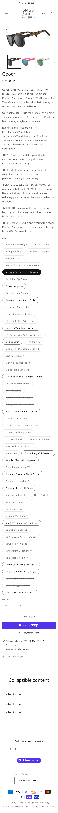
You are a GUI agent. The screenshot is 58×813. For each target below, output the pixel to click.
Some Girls (13, 453)
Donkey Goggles (14, 286)
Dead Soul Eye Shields (19, 279)
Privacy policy (32, 806)
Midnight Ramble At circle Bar (22, 522)
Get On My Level (16, 509)
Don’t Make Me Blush (18, 558)
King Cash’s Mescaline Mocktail (24, 349)
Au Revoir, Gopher (41, 252)
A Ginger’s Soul (15, 252)
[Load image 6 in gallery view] (43, 61)
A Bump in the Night (18, 245)
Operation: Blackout (18, 530)
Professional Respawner (20, 433)
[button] (6, 13)
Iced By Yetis (12, 341)
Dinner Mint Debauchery (20, 551)
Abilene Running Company (27, 802)
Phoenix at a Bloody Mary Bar (21, 411)
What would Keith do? (19, 481)
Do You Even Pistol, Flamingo (23, 537)
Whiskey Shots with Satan (19, 488)
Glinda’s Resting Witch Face (22, 321)
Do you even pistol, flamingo (21, 571)
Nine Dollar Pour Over (19, 502)
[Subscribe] (48, 749)
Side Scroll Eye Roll (41, 440)
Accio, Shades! (44, 245)
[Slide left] (3, 62)
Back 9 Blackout (16, 259)
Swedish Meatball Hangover (20, 460)
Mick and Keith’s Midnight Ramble (24, 376)
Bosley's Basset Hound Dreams (22, 272)
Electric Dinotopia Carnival (20, 592)
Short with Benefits (17, 495)
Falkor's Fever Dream (18, 293)
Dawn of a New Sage (18, 544)
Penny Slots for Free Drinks (22, 405)
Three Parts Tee (44, 495)
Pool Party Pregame (18, 419)
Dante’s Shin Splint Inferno (21, 579)
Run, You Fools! (15, 440)
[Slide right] (54, 62)
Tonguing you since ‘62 (20, 467)
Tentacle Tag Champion (20, 586)
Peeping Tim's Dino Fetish (21, 398)
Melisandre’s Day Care (19, 370)
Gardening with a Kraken (20, 314)
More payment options (29, 632)
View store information (17, 649)
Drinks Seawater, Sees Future (21, 564)
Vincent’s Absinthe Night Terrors (23, 474)
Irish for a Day (36, 342)
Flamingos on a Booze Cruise (21, 300)
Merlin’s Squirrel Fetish (19, 363)
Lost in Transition (16, 356)
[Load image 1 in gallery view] (14, 61)
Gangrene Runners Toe (19, 307)
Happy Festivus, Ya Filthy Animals (25, 335)
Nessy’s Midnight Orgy (19, 384)
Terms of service (48, 806)
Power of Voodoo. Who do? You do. (26, 426)
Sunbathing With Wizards (38, 453)
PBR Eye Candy (15, 391)
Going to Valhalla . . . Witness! (21, 327)
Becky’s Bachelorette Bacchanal (24, 265)
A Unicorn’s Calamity (18, 516)
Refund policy (17, 806)
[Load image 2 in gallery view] (28, 61)
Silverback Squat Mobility (21, 446)
